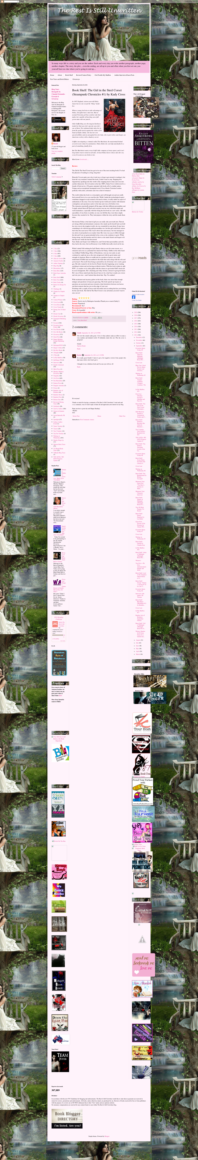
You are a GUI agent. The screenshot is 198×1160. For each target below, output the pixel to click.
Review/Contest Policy (83, 75)
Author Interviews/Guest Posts (124, 75)
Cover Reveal (57, 305)
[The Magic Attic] (142, 949)
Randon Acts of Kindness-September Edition (140, 617)
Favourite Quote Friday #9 (140, 349)
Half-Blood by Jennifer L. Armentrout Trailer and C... (141, 414)
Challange (56, 289)
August (138, 640)
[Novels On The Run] (58, 841)
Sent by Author (57, 409)
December (139, 337)
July (137, 643)
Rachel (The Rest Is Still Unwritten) (62, 624)
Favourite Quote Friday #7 (140, 530)
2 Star (55, 248)
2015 (136, 324)
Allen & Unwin (57, 258)
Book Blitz (56, 271)
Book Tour (56, 280)
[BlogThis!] (95, 318)
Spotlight (56, 419)
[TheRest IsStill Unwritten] (133, 298)
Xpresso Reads (81, 346)
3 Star (55, 251)
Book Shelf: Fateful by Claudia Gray (140, 543)
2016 (136, 321)
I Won (55, 355)
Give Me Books (57, 332)
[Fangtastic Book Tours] (139, 850)
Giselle (79, 333)
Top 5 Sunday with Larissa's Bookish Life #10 (140, 432)
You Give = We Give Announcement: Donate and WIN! (141, 566)
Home (52, 75)
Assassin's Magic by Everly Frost (138, 179)
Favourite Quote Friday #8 (140, 454)
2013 (136, 329)
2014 (136, 326)
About (60, 75)
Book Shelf (69, 75)
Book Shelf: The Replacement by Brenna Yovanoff (141, 476)
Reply (79, 349)
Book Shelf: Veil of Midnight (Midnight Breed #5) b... (140, 625)
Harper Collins (57, 348)
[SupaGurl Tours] (141, 753)
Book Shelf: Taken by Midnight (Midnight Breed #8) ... (140, 356)
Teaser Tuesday (57, 426)
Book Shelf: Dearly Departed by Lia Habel (140, 516)
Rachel (79, 355)
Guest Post (56, 337)
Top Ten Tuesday (58, 433)
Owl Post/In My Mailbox (103, 75)
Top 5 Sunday (57, 431)
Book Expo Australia (59, 273)
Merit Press (56, 369)
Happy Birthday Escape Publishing (58, 340)
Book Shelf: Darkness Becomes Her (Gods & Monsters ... (140, 423)
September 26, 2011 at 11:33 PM (94, 355)
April (138, 651)
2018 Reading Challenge (58, 618)
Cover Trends (57, 307)
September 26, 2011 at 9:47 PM (91, 333)
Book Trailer (57, 282)
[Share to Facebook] (99, 318)
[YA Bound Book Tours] (142, 842)
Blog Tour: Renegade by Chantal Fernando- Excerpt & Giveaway (58, 94)
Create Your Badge (136, 300)
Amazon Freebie (58, 261)
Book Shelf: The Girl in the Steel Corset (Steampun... (140, 406)
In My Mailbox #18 (140, 549)
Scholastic (56, 406)
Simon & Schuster (58, 411)
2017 (136, 318)
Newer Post (76, 416)
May (137, 648)
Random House (57, 395)
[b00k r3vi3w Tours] (139, 846)
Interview (56, 362)
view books (62, 641)
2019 (136, 312)
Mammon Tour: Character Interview (140, 493)
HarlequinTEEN (58, 345)
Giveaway (56, 334)
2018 (136, 315)
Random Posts (57, 397)
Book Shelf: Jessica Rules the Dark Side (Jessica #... (140, 460)
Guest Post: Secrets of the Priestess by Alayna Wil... (140, 524)
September (139, 346)
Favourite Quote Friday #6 (140, 590)
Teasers (55, 429)
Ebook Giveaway (58, 316)
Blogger (107, 1136)
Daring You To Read (59, 309)
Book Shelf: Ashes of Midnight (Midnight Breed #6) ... (141, 555)
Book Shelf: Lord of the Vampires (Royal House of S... (141, 575)
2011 (136, 335)
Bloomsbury (57, 268)
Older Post (122, 416)
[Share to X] (97, 318)
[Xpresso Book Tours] (142, 775)
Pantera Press (57, 383)
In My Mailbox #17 (140, 611)
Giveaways (76, 79)
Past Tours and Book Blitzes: (59, 79)
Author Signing (57, 263)
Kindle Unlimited (58, 365)
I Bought (56, 353)
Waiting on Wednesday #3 (141, 538)
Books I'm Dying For (59, 285)
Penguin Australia (58, 385)
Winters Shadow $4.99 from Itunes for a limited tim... (140, 633)
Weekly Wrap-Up (58, 440)
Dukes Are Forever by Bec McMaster (139, 187)
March (138, 654)
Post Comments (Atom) (87, 420)
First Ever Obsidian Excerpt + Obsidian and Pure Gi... (140, 397)
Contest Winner (57, 300)
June (137, 646)
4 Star (55, 253)
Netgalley (56, 376)
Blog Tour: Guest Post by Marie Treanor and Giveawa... (141, 367)
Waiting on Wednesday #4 (141, 470)
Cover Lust (56, 302)
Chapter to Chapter (58, 295)
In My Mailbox (57, 357)
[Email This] (93, 318)
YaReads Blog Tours (59, 453)
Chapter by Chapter (59, 291)
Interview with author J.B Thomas (140, 595)
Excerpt (55, 323)
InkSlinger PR (57, 360)
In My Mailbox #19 (140, 390)
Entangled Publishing (59, 319)
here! (60, 695)
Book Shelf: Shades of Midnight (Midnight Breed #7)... (140, 501)
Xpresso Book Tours (59, 444)
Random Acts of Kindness (58, 391)
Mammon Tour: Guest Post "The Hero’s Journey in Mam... (140, 484)
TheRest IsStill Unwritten (138, 294)
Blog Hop (56, 266)
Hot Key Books (57, 350)
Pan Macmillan (57, 381)
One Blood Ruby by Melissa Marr (138, 175)
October (138, 343)
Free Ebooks (57, 329)
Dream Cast (56, 314)
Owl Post (56, 378)
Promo (55, 388)
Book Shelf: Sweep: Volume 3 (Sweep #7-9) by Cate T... (141, 583)
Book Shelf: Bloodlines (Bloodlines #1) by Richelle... (141, 602)
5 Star (78, 320)
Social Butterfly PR (59, 415)
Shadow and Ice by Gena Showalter (138, 183)
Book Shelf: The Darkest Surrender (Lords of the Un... (140, 447)
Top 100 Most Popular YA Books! (140, 509)
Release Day (57, 399)
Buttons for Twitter (137, 212)
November (139, 340)
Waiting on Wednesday (56, 437)
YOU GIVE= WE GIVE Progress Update (58, 458)
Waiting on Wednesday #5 (141, 374)
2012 (136, 332)
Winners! (138, 560)
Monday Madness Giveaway (58, 372)
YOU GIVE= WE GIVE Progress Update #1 (141, 439)
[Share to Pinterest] (101, 318)
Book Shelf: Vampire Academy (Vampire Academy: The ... (141, 382)
